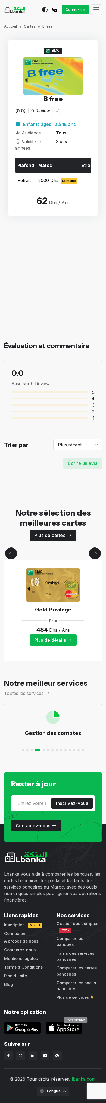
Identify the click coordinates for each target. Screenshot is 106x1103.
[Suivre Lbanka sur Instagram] (20, 1055)
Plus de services (73, 997)
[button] (11, 553)
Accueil (10, 26)
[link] (64, 1027)
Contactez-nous (33, 825)
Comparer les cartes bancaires (77, 971)
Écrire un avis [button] (82, 463)
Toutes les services (23, 693)
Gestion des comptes (53, 733)
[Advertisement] (53, 288)
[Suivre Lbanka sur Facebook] (8, 1055)
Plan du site (15, 975)
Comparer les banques (70, 941)
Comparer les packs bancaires (76, 985)
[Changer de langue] (56, 9)
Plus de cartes (50, 535)
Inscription (22, 924)
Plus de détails (50, 640)
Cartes (29, 26)
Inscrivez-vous (72, 803)
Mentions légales (21, 958)
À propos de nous (21, 941)
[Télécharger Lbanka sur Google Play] (22, 1027)
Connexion (75, 9)
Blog (8, 984)
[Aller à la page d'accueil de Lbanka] (15, 9)
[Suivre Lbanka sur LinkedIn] (33, 1055)
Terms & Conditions (23, 967)
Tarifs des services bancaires (75, 956)
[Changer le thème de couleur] (45, 10)
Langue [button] (54, 1091)
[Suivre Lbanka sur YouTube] (45, 1055)
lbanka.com (84, 1079)
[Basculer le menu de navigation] (96, 9)
